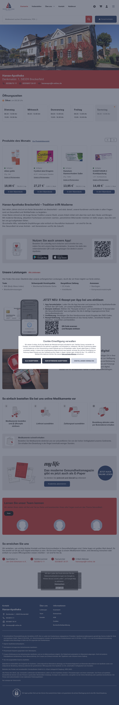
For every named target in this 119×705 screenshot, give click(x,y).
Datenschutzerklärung (69, 354)
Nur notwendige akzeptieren (56, 361)
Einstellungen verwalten (84, 361)
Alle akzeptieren (31, 361)
